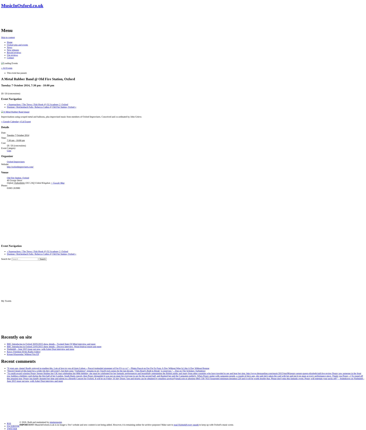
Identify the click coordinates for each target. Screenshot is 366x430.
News (9, 47)
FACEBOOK (13, 426)
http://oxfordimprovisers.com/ (20, 167)
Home (9, 42)
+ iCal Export (24, 121)
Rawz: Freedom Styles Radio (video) (23, 352)
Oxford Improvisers (16, 162)
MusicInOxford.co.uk (22, 5)
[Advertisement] (53, 17)
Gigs (9, 151)
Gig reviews (12, 55)
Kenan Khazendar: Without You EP (23, 354)
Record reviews (14, 52)
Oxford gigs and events (17, 45)
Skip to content (8, 37)
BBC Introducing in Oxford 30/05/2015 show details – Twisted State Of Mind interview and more (51, 344)
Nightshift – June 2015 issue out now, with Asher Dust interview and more (40, 349)
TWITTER (12, 428)
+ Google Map (57, 183)
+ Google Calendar (9, 121)
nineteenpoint (56, 422)
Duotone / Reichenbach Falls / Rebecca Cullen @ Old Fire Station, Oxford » (41, 107)
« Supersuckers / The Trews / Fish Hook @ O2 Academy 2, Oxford (37, 104)
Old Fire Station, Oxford (18, 178)
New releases (13, 50)
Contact (10, 57)
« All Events (6, 68)
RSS (9, 423)
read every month (186, 425)
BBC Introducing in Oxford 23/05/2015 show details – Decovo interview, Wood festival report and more (54, 346)
